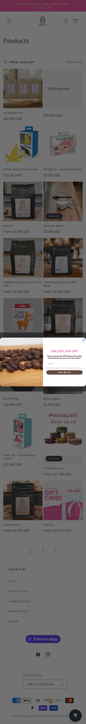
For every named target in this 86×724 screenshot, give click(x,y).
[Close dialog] (83, 340)
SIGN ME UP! (64, 373)
